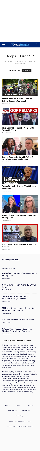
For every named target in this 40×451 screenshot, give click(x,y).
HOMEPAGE (26, 70)
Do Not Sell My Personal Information (20, 421)
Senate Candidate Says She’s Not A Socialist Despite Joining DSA (17, 158)
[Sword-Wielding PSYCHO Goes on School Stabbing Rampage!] (20, 87)
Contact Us (19, 405)
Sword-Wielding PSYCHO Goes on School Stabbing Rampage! (17, 100)
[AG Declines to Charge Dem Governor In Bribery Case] (20, 204)
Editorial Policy (12, 410)
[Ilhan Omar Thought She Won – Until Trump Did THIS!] (20, 116)
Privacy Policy (19, 416)
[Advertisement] (20, 21)
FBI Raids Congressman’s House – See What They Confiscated (19, 309)
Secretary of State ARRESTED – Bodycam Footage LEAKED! (16, 297)
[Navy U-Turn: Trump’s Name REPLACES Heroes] (20, 233)
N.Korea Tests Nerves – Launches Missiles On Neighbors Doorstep (17, 330)
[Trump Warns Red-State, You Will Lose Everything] (20, 175)
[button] (3, 44)
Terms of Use (26, 410)
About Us (7, 405)
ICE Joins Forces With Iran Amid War (18, 320)
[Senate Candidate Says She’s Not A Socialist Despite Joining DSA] (20, 145)
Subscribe (30, 405)
